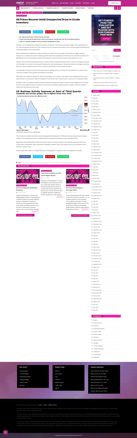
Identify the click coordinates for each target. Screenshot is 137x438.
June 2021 (95, 273)
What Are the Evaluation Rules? (99, 376)
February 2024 (97, 181)
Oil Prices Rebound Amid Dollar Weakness (26, 189)
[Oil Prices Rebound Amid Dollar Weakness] (28, 176)
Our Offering (64, 3)
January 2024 (96, 184)
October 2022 (96, 227)
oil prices (79, 58)
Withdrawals (96, 357)
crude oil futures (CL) (26, 162)
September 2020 (97, 298)
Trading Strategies (67, 8)
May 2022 (95, 241)
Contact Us (58, 379)
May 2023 (95, 207)
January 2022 (96, 253)
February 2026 (97, 112)
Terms (40, 405)
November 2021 (97, 258)
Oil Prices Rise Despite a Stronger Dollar (74, 189)
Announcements (25, 8)
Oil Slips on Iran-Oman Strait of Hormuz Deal (104, 82)
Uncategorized (97, 354)
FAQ (56, 376)
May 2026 (95, 104)
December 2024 (97, 152)
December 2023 (97, 187)
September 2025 (97, 126)
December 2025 (97, 118)
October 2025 (96, 124)
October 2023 (96, 192)
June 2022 (95, 238)
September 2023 (97, 195)
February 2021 (97, 284)
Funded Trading (97, 334)
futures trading (76, 162)
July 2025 (95, 132)
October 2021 (96, 261)
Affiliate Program (59, 382)
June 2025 (95, 135)
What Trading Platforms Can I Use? (100, 379)
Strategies (95, 343)
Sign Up (57, 388)
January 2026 (96, 115)
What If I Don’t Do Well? (97, 385)
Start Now (106, 39)
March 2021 (96, 281)
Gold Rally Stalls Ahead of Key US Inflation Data (105, 85)
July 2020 (95, 304)
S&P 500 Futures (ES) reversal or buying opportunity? (26, 215)
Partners (86, 3)
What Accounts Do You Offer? (98, 374)
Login (93, 3)
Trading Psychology (98, 348)
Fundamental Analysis (52, 8)
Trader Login (58, 385)
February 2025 (97, 147)
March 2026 (96, 109)
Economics (96, 325)
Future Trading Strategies (38, 162)
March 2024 (96, 178)
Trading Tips (96, 351)
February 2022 (97, 250)
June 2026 (95, 101)
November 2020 (97, 293)
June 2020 (95, 307)
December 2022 (97, 221)
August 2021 (96, 267)
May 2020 (95, 310)
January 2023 (96, 218)
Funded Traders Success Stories (99, 391)
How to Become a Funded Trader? (99, 371)
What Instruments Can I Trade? (99, 382)
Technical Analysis (38, 8)
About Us (55, 3)
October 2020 (96, 296)
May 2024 (95, 172)
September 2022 (97, 230)
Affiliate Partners (52, 405)
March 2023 (96, 212)
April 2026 (95, 106)
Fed (20, 136)
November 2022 (97, 224)
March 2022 (96, 247)
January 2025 (96, 149)
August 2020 (96, 301)
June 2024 (95, 169)
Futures (56, 162)
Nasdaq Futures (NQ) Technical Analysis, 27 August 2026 (106, 78)
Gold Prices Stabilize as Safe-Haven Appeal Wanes (51, 174)
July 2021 (95, 270)
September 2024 (97, 161)
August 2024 (96, 164)
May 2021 (95, 276)
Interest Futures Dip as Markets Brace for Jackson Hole (106, 74)
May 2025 (95, 138)
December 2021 (97, 255)
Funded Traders (80, 8)
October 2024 (96, 158)
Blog (72, 3)
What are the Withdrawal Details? (99, 388)
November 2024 (97, 155)
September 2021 (97, 264)
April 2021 (95, 278)
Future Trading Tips (48, 162)
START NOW (114, 3)
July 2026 (95, 98)
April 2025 (95, 141)
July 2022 (95, 235)
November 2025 (97, 121)
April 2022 (95, 244)
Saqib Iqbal (33, 26)
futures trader (69, 162)
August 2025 (96, 129)
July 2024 (95, 167)
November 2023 (97, 190)
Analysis (95, 320)
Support (78, 3)
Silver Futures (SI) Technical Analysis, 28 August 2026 (106, 71)
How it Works (58, 374)
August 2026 (96, 95)
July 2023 (95, 201)
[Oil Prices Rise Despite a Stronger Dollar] (77, 176)
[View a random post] (119, 8)
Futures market (61, 162)
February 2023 (97, 215)
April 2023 (95, 210)
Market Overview (97, 340)
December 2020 (97, 290)
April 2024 (95, 175)
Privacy (45, 405)
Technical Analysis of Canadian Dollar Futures (80, 215)
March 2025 (96, 144)
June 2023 (95, 204)
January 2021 (96, 287)
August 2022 (96, 232)
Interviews (91, 8)
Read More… (35, 211)
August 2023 (96, 198)
